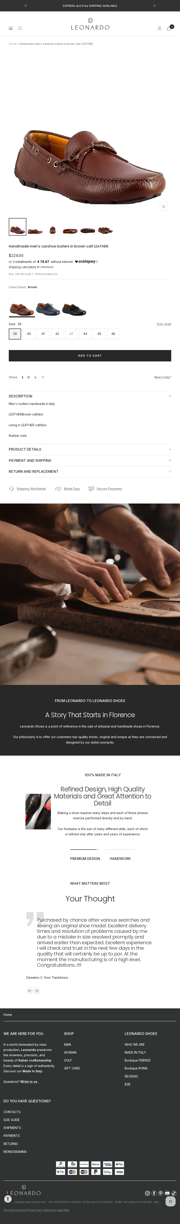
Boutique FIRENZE (138, 1060)
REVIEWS (131, 1076)
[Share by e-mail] (42, 377)
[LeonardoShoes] (24, 1190)
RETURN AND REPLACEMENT (33, 471)
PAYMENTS (12, 1135)
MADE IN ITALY (135, 1052)
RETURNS (11, 1144)
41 (43, 334)
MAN (67, 1044)
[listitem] (22, 304)
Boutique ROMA (136, 1068)
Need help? (162, 377)
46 (113, 334)
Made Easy (72, 489)
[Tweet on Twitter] (35, 377)
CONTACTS (12, 1112)
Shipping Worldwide (31, 489)
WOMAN (70, 1052)
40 (29, 334)
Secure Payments (109, 489)
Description (20, 396)
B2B (127, 1084)
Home (13, 43)
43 (71, 334)
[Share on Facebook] (22, 377)
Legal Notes (63, 1210)
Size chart (164, 324)
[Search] (20, 28)
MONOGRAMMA (15, 1152)
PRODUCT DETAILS (25, 449)
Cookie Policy (50, 1210)
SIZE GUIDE (12, 1120)
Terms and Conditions (15, 1210)
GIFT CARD (72, 1068)
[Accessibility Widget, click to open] (8, 1199)
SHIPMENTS (12, 1128)
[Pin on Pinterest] (28, 377)
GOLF (68, 1060)
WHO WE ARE (135, 1044)
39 (15, 334)
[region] (90, 304)
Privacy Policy (34, 1210)
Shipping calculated (22, 267)
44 (85, 334)
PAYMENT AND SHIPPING (30, 460)
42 (57, 334)
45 (99, 334)
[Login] (160, 28)
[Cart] (169, 28)
